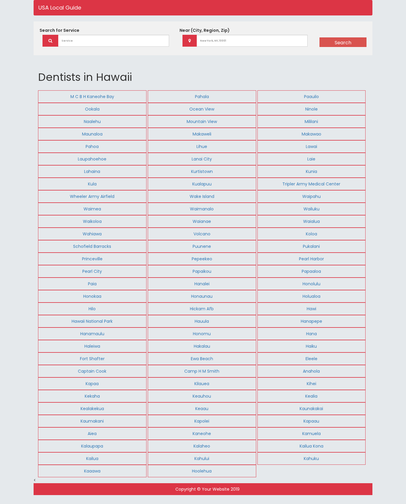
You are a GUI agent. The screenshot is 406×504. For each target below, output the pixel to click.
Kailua (92, 459)
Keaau (201, 409)
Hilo (92, 309)
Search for (59, 30)
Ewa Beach (202, 359)
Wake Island (202, 196)
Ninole (311, 109)
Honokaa (92, 296)
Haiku (311, 346)
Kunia (311, 171)
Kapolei (201, 421)
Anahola (311, 371)
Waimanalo (202, 209)
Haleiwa (92, 346)
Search (343, 42)
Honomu (202, 334)
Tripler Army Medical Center (311, 184)
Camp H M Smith (201, 371)
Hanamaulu (92, 334)
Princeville (92, 259)
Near (205, 30)
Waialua (311, 221)
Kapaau (311, 421)
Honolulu (311, 284)
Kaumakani (92, 421)
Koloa (311, 234)
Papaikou (202, 271)
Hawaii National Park (92, 321)
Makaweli (202, 134)
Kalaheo (201, 446)
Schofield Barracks (92, 246)
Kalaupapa (92, 446)
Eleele (311, 359)
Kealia (311, 396)
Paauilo (311, 97)
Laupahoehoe (92, 159)
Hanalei (202, 284)
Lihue (201, 146)
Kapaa (92, 384)
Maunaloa (92, 134)
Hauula (202, 321)
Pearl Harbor (311, 259)
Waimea (92, 209)
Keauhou (202, 396)
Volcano (201, 234)
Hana (311, 334)
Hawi (311, 309)
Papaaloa (311, 271)
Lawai (311, 146)
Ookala (92, 109)
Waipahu (311, 196)
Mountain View (202, 122)
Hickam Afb (202, 309)
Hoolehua (202, 471)
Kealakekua (92, 409)
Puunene (202, 246)
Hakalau (202, 346)
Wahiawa (92, 234)
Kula (92, 184)
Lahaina (92, 171)
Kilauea (201, 384)
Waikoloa (92, 221)
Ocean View (201, 109)
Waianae (202, 221)
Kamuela (311, 434)
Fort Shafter (92, 359)
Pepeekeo (202, 259)
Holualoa (311, 296)
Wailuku (311, 209)
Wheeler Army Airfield (92, 196)
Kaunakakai (311, 409)
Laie (311, 159)
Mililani (311, 122)
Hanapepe (311, 321)
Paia (92, 284)
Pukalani (311, 246)
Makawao (311, 134)
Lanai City (202, 159)
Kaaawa (92, 471)
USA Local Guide (59, 7)
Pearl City (92, 271)
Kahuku (311, 459)
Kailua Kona (311, 446)
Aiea (92, 434)
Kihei (311, 384)
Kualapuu (202, 184)
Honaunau (202, 296)
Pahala (202, 97)
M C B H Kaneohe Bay (92, 97)
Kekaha (92, 396)
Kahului (201, 459)
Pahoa (92, 146)
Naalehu (92, 122)
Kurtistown (202, 171)
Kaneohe (202, 434)
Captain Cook (92, 371)
